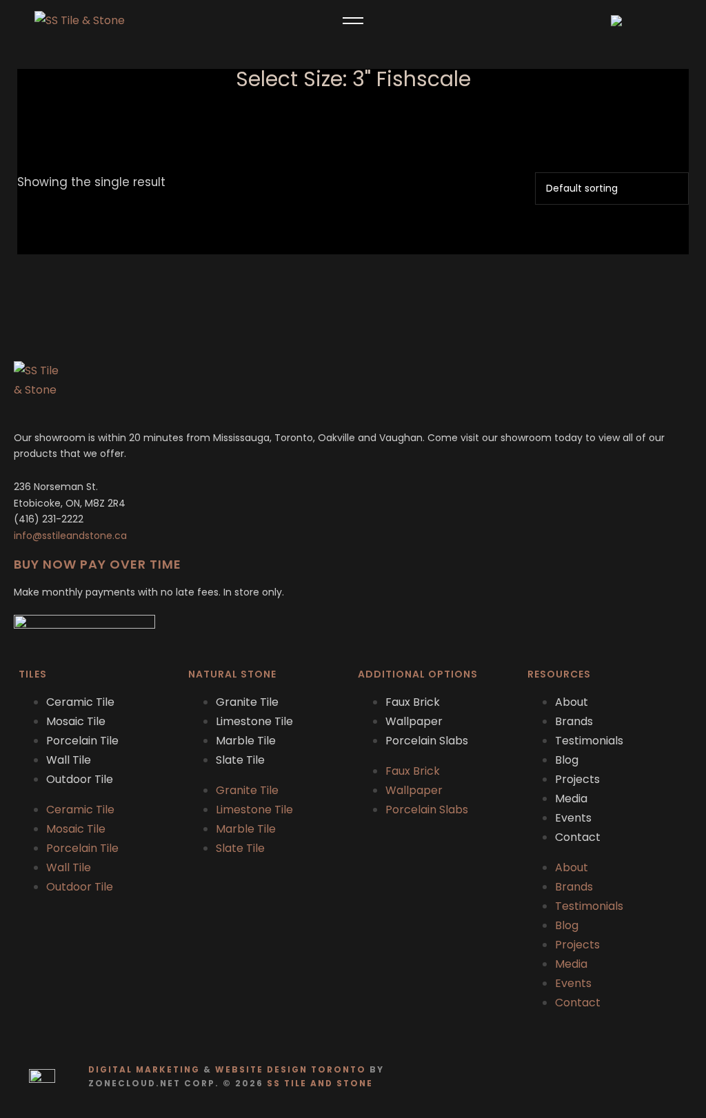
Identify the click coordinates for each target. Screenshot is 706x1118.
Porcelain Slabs (426, 741)
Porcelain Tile (82, 741)
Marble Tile (246, 741)
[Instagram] (678, 1077)
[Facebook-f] (651, 1077)
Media (571, 798)
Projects (577, 779)
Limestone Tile (254, 721)
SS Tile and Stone (320, 1083)
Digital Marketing (144, 1069)
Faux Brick (412, 702)
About (571, 702)
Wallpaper (414, 721)
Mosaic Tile (75, 721)
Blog (566, 760)
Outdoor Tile (79, 779)
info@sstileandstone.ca (70, 535)
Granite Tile (247, 702)
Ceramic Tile (80, 702)
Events (573, 818)
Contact (578, 837)
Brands (574, 721)
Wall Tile (68, 760)
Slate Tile (240, 760)
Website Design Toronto (290, 1069)
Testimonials (589, 741)
